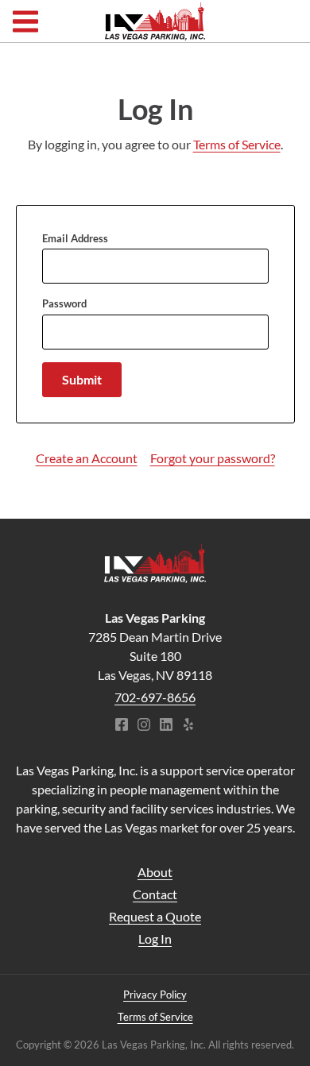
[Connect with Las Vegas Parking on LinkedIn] (166, 726)
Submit (82, 379)
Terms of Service (237, 144)
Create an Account (87, 457)
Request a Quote (155, 916)
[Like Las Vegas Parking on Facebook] (121, 726)
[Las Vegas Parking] (155, 563)
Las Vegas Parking (154, 21)
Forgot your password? (212, 457)
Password (64, 303)
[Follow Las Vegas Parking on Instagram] (144, 726)
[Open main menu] (25, 21)
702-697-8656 (155, 697)
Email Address (75, 238)
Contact (155, 894)
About (155, 871)
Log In (155, 938)
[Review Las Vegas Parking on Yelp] (188, 726)
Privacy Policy (155, 994)
